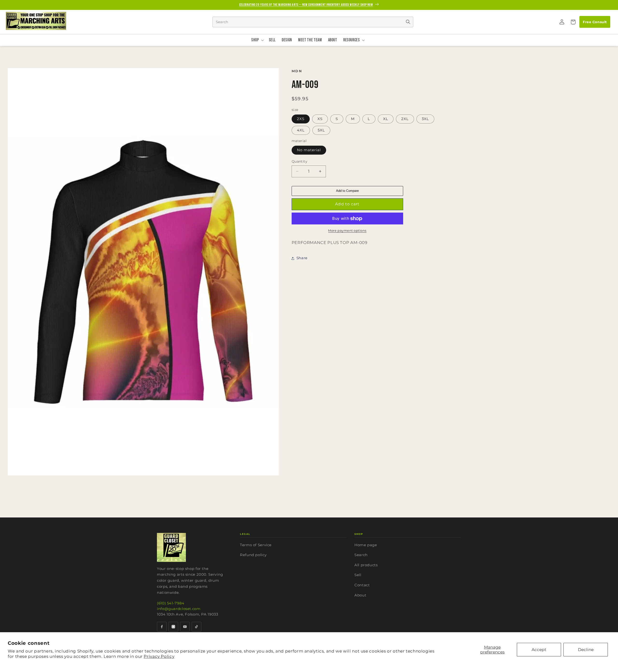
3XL (425, 119)
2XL (405, 119)
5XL (321, 130)
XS (320, 119)
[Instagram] (173, 626)
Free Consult (595, 22)
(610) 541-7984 (170, 603)
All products (366, 565)
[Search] (408, 22)
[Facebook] (162, 626)
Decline (586, 649)
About (360, 595)
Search (361, 554)
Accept (539, 649)
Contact (362, 585)
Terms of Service (256, 545)
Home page (365, 545)
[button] (572, 22)
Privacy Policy (159, 656)
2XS (300, 119)
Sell (357, 575)
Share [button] (302, 258)
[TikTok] (196, 626)
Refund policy (253, 554)
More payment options (347, 230)
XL (385, 119)
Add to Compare (347, 191)
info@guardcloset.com (179, 608)
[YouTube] (185, 626)
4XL (301, 130)
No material (309, 150)
